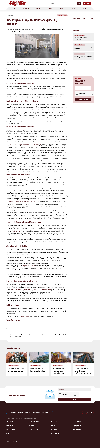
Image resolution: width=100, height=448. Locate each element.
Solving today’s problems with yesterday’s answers (16, 370)
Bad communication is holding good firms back (37, 370)
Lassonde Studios (16, 231)
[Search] (79, 3)
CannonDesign (25, 316)
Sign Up (74, 399)
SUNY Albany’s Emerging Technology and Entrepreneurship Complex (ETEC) (31, 289)
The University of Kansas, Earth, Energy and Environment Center (23, 201)
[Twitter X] (83, 412)
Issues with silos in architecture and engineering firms (58, 371)
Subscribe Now (83, 99)
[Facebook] (87, 412)
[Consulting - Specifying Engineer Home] (17, 3)
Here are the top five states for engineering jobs (80, 38)
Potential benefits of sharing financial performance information (83, 371)
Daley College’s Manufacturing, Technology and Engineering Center (23, 144)
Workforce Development (62, 15)
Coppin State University (28, 265)
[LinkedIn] (92, 412)
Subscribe (87, 4)
